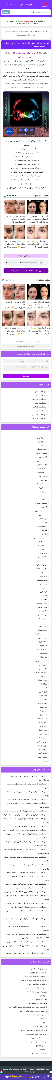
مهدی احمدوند (41, 603)
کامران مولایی (42, 461)
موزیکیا (44, 1022)
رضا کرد (44, 688)
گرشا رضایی (43, 515)
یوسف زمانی (42, 595)
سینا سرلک (43, 626)
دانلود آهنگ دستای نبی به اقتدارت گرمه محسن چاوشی (26, 884)
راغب (45, 495)
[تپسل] (1, 1072)
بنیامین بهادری (41, 757)
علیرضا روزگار (42, 618)
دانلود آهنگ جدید (26, 4)
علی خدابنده (42, 545)
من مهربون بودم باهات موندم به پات (33, 1011)
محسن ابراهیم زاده (40, 503)
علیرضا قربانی (42, 649)
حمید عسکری (42, 580)
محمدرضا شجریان (40, 672)
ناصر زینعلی (43, 665)
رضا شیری (43, 530)
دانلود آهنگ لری (41, 411)
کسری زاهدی (42, 734)
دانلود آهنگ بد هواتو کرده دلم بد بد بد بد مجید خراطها (27, 799)
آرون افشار (43, 518)
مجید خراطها (42, 630)
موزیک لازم (43, 996)
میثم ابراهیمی (42, 468)
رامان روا (44, 676)
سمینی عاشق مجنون (39, 1038)
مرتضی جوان (42, 722)
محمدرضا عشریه (41, 634)
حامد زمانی (43, 695)
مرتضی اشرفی (42, 438)
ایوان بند (44, 572)
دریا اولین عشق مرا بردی (38, 972)
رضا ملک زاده (42, 719)
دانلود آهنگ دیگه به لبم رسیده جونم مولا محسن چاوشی (26, 872)
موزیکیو (45, 31)
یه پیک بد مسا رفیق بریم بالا (36, 984)
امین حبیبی (43, 692)
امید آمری (43, 592)
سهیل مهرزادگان (41, 568)
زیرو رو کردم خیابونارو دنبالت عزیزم (34, 1030)
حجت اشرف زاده (41, 484)
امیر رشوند (43, 707)
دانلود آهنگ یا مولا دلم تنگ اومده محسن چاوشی (29, 888)
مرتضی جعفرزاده (41, 557)
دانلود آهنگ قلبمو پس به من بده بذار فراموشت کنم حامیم (25, 815)
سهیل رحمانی (42, 742)
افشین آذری (42, 611)
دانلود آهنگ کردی (40, 403)
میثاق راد (44, 684)
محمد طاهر (43, 726)
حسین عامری (42, 607)
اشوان (45, 699)
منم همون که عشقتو (39, 1053)
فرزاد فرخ (44, 534)
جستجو (6, 12)
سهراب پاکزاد (42, 745)
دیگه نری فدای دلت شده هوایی (35, 1015)
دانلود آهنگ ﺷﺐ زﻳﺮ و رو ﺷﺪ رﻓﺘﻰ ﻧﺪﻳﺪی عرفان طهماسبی (25, 903)
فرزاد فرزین (43, 553)
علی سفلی (43, 657)
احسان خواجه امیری (40, 538)
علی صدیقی (42, 638)
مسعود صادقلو (41, 449)
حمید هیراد (43, 488)
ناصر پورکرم (43, 753)
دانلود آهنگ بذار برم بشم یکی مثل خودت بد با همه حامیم (25, 811)
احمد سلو (44, 434)
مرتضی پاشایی (41, 453)
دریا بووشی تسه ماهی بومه (36, 1034)
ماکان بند (44, 499)
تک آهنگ (43, 1019)
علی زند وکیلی (42, 565)
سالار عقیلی (43, 445)
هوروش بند (43, 476)
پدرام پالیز (43, 599)
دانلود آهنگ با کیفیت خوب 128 (24, 270)
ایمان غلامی (42, 703)
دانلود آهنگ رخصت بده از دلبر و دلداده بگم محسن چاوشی (25, 892)
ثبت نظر (26, 376)
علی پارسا (43, 711)
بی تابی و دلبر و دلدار (39, 969)
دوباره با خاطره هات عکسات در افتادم (33, 980)
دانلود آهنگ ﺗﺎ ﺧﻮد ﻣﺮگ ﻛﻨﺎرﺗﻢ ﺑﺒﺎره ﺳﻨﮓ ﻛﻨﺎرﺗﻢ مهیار (27, 942)
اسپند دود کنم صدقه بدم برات (36, 1003)
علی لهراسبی (42, 615)
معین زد (44, 549)
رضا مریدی (43, 715)
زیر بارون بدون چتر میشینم (37, 992)
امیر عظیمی (42, 645)
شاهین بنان (43, 653)
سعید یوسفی (22, 346)
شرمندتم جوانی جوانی (39, 1042)
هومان (45, 761)
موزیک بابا (43, 1049)
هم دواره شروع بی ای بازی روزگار (35, 988)
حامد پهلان (43, 669)
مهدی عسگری (42, 730)
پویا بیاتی (43, 522)
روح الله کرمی (42, 584)
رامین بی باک (42, 749)
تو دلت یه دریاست (40, 1026)
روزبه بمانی (43, 576)
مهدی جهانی (42, 588)
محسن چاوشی (41, 472)
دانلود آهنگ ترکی (41, 391)
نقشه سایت (10, 4)
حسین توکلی (42, 738)
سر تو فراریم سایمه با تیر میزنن (35, 976)
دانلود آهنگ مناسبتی (39, 418)
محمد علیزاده (42, 642)
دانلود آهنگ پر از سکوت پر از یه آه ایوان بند (31, 826)
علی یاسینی (42, 491)
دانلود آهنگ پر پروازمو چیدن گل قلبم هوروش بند (29, 907)
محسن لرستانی (41, 526)
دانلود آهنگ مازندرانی (39, 414)
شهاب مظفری (42, 464)
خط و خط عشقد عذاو (39, 999)
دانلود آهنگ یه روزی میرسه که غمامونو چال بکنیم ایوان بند (25, 830)
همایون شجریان (41, 661)
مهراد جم (44, 480)
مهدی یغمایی (42, 680)
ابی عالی (44, 622)
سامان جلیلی (42, 541)
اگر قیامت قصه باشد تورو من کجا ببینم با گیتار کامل (27, 1007)
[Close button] (50, 1072)
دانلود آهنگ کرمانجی (39, 407)
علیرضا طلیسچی (41, 511)
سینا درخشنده (42, 561)
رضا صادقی (43, 457)
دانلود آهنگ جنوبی (40, 399)
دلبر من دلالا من (41, 1046)
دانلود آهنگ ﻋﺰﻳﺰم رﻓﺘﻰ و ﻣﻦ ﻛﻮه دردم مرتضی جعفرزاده (26, 953)
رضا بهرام (44, 507)
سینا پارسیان (42, 441)
